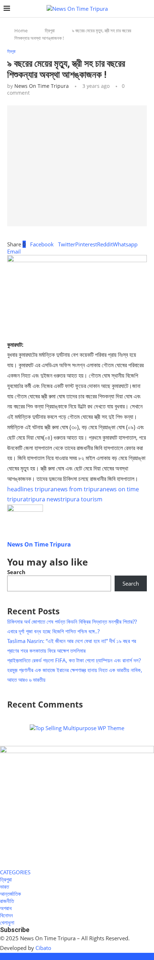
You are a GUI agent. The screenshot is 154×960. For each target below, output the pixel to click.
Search (16, 572)
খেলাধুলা (7, 922)
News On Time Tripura (41, 85)
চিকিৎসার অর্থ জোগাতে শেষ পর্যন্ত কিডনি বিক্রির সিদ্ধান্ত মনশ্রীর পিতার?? (72, 621)
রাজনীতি (7, 900)
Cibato (43, 947)
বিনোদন (6, 915)
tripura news (43, 499)
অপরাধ (6, 908)
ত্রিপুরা (50, 30)
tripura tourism (81, 499)
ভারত (4, 886)
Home (21, 30)
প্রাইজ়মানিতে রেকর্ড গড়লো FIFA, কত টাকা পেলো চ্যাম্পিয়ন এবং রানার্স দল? (74, 660)
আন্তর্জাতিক (10, 893)
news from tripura (78, 489)
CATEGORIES (15, 872)
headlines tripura (30, 489)
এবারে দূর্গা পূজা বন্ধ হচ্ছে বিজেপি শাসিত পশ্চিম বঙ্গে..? (53, 631)
